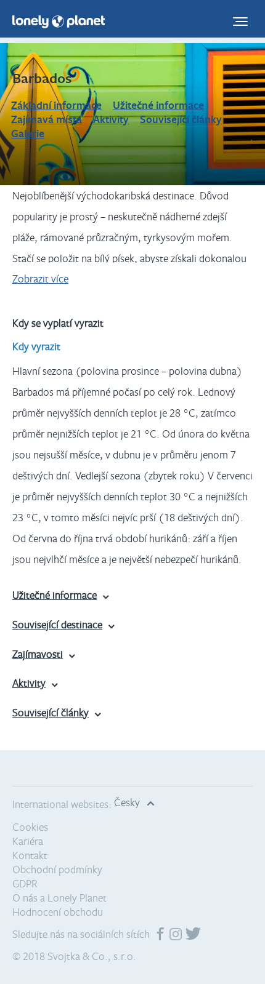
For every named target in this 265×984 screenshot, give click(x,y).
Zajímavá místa (46, 119)
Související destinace (57, 624)
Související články (181, 119)
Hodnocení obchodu (57, 912)
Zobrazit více (40, 278)
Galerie (27, 133)
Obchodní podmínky (57, 869)
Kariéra (27, 841)
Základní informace (56, 105)
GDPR (25, 883)
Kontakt (29, 855)
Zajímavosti (37, 654)
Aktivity (111, 119)
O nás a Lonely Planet (59, 897)
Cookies (30, 827)
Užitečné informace (158, 105)
